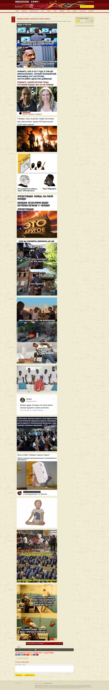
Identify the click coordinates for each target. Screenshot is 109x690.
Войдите (80, 1)
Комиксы (24, 11)
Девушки (61, 11)
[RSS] (33, 2)
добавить (19, 675)
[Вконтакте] (37, 2)
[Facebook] (31, 2)
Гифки (48, 11)
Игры (42, 11)
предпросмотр (29, 675)
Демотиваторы (34, 11)
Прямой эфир (38, 14)
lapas (41, 649)
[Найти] (27, 1)
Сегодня (78, 20)
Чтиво (55, 11)
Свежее (23, 14)
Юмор (17, 11)
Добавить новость (87, 6)
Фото (68, 11)
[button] (16, 664)
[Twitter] (35, 2)
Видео (75, 11)
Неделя (82, 20)
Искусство (82, 11)
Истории (90, 11)
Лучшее (17, 14)
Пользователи (29, 14)
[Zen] (39, 2)
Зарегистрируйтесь (89, 1)
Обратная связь (38, 683)
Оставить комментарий (22, 662)
